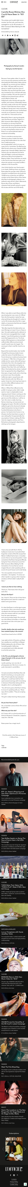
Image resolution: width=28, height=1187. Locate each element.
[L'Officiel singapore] (14, 2)
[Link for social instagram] (14, 1175)
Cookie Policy (14, 1184)
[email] (2, 35)
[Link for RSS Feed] (17, 1175)
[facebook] (5, 35)
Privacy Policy (14, 1182)
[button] (25, 1149)
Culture (4, 9)
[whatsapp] (15, 35)
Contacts (13, 1179)
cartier (3, 747)
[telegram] (17, 35)
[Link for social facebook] (10, 1175)
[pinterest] (7, 35)
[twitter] (12, 35)
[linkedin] (10, 35)
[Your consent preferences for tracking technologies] (25, 1184)
